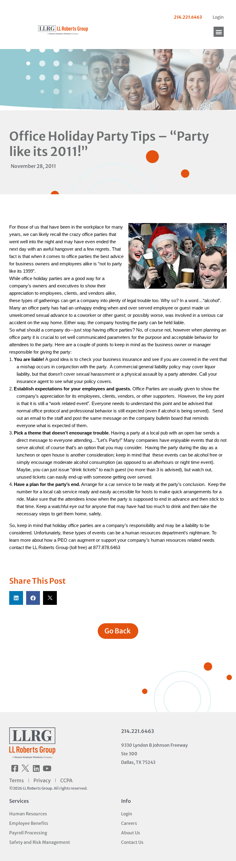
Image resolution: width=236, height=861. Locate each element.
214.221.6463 (137, 731)
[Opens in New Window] (177, 256)
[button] (219, 32)
